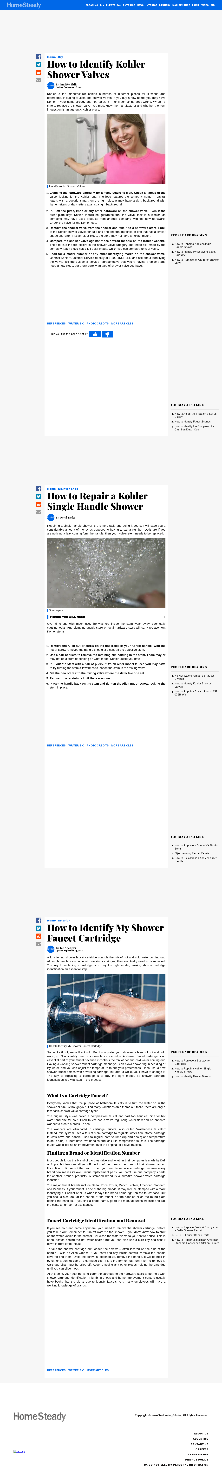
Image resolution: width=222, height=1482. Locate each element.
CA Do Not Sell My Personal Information (176, 1465)
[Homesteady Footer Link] (45, 1417)
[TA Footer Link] (45, 1451)
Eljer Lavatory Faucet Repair (192, 853)
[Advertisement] (106, 295)
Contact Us (199, 1444)
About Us (201, 1434)
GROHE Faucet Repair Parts (192, 1235)
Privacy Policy (197, 1460)
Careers (202, 1449)
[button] (38, 58)
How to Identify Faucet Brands (193, 421)
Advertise (201, 1439)
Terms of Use (198, 1454)
